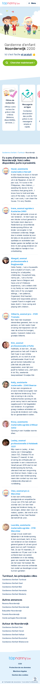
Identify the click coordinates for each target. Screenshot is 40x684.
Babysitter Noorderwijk (12, 611)
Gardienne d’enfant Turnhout (14, 579)
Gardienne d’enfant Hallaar (13, 634)
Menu (33, 3)
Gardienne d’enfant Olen (12, 627)
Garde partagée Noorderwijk (14, 618)
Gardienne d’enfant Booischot (14, 638)
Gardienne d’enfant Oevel (13, 631)
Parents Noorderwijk (10, 614)
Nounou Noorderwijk (11, 603)
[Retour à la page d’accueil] (11, 3)
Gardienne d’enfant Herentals (14, 590)
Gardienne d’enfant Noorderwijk (15, 607)
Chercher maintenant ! (22, 62)
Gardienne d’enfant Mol (12, 587)
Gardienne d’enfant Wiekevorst (15, 642)
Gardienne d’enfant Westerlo (14, 594)
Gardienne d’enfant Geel (12, 583)
